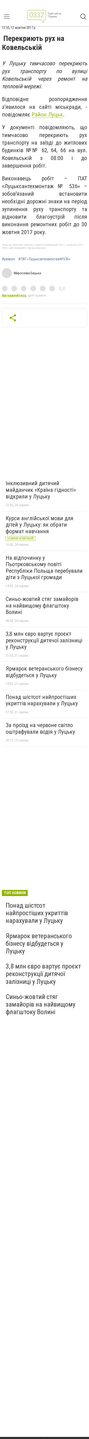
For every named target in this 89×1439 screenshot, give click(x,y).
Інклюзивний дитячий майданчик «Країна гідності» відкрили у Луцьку (41, 490)
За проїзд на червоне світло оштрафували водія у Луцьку (40, 728)
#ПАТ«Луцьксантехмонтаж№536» (44, 259)
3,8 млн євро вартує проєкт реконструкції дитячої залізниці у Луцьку (44, 640)
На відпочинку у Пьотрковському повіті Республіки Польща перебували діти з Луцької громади (44, 568)
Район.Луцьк (47, 114)
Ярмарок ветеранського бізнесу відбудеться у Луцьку (44, 672)
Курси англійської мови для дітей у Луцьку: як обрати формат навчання (39, 525)
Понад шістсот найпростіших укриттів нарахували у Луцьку (42, 700)
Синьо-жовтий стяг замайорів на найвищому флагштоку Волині (42, 605)
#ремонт (8, 259)
